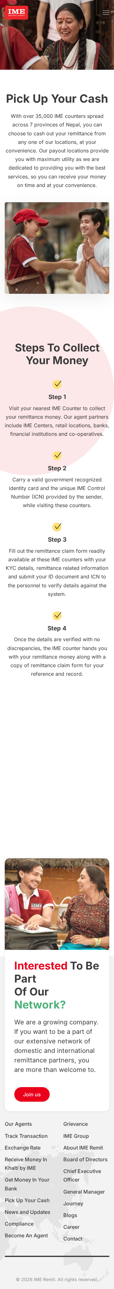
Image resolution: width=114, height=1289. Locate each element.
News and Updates (27, 1212)
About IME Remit (83, 1147)
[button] (106, 12)
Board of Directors (85, 1159)
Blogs (70, 1215)
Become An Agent (26, 1235)
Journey (73, 1203)
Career (71, 1227)
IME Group (76, 1136)
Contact (72, 1238)
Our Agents (18, 1124)
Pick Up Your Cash (27, 1200)
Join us (32, 1094)
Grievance (75, 1124)
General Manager (84, 1192)
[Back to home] (16, 12)
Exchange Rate (23, 1147)
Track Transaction (26, 1136)
